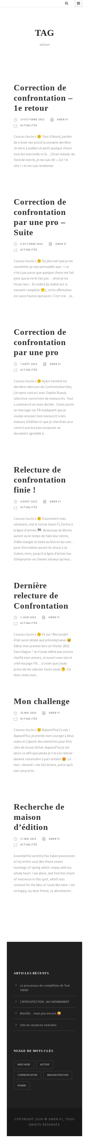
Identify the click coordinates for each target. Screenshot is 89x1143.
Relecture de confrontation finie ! (40, 480)
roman (22, 1085)
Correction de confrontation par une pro (40, 342)
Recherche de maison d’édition (39, 817)
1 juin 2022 (28, 617)
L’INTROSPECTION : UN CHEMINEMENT (44, 1002)
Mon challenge (42, 701)
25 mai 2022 (28, 712)
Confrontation (27, 1075)
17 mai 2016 (28, 838)
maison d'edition (57, 1075)
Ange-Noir (24, 1064)
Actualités (28, 125)
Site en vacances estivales (38, 1025)
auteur (44, 1064)
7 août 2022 (28, 364)
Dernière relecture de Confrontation (41, 595)
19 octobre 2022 (32, 119)
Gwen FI (62, 119)
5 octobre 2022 (31, 243)
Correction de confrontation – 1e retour (43, 98)
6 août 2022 (28, 501)
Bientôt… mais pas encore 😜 (40, 1013)
